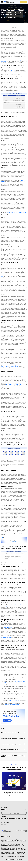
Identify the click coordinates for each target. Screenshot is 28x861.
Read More (5, 795)
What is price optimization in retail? (10, 732)
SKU (15, 156)
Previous (2, 785)
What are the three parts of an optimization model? (12, 756)
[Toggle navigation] (2, 2)
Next (25, 785)
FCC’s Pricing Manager (6, 637)
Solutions (4, 807)
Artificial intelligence (13, 365)
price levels (12, 70)
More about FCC (6, 836)
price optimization (9, 584)
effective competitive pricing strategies (14, 384)
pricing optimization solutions (10, 489)
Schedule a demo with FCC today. (11, 704)
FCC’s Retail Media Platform (13, 700)
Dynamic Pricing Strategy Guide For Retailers (16, 212)
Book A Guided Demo (14, 813)
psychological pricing (8, 627)
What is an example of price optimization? (12, 738)
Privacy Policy (19, 859)
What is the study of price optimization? (11, 744)
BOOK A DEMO (23, 1)
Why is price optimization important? (10, 749)
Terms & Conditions (10, 859)
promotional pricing (8, 399)
